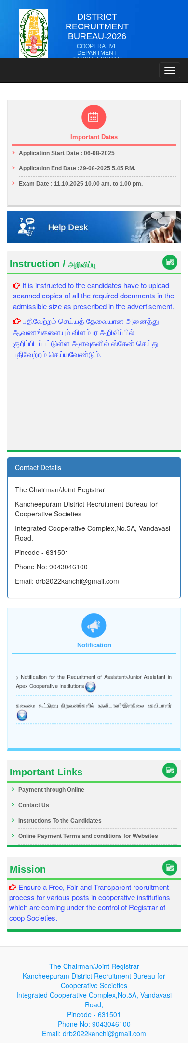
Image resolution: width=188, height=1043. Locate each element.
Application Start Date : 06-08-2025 (67, 153)
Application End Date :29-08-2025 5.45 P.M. (77, 168)
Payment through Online (51, 789)
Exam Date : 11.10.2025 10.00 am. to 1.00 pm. (81, 183)
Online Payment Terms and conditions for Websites (88, 836)
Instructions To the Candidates (60, 820)
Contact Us (33, 805)
